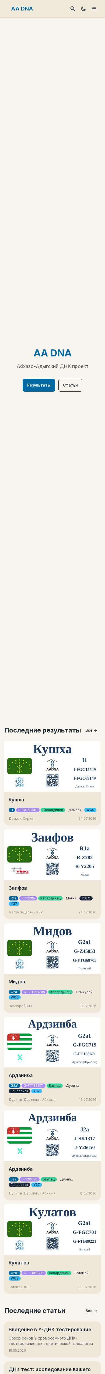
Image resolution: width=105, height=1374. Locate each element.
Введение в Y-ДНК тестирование (50, 1329)
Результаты (39, 385)
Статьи (70, 385)
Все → (91, 730)
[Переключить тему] (83, 8)
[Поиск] (72, 8)
